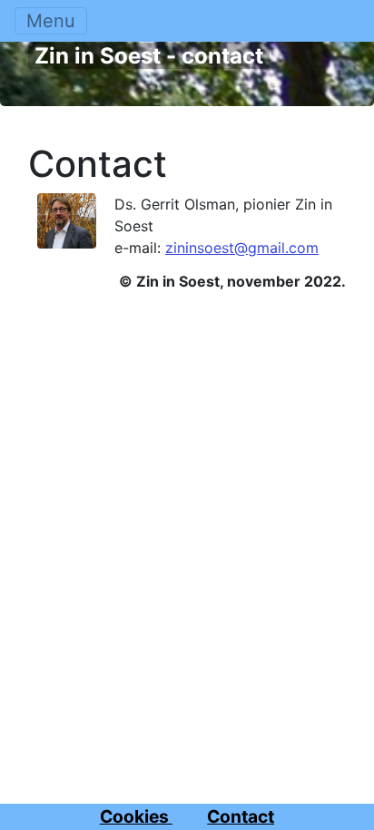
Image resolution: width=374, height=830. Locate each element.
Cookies (136, 816)
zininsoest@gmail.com (242, 248)
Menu (50, 21)
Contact (97, 164)
